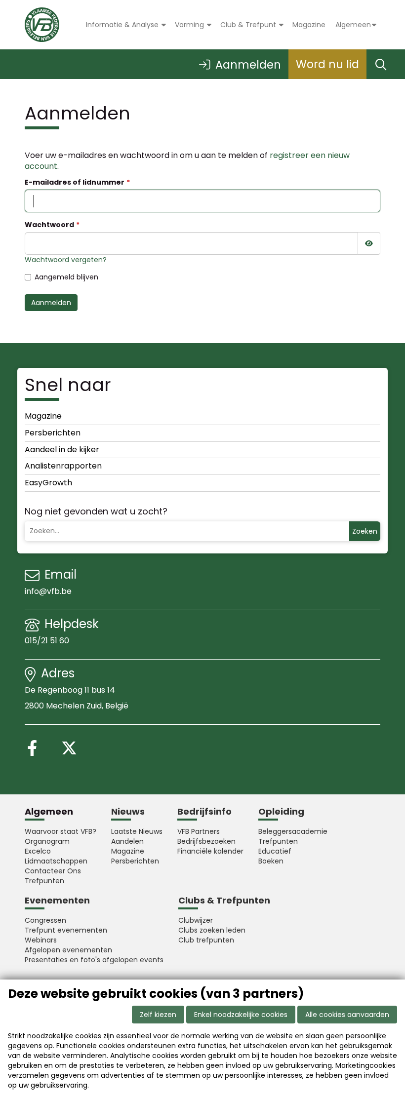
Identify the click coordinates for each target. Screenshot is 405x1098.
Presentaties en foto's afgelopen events (94, 960)
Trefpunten (44, 881)
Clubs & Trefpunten (224, 900)
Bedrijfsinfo (204, 811)
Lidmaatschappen (56, 861)
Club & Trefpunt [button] (249, 25)
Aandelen (127, 841)
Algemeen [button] (353, 25)
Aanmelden (51, 303)
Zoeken (364, 531)
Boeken (271, 861)
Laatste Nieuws (136, 831)
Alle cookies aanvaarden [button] (347, 1015)
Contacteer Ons (53, 871)
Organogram (47, 841)
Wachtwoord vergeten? (66, 260)
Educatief (274, 851)
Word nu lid (327, 64)
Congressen (45, 920)
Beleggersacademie (292, 831)
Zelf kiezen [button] (158, 1015)
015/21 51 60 (48, 640)
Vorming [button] (190, 25)
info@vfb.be (48, 591)
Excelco (38, 851)
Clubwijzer (195, 920)
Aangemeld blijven (66, 277)
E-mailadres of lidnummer (74, 182)
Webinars (41, 940)
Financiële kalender (210, 851)
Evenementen (57, 900)
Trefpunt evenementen (66, 930)
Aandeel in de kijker (62, 449)
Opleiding (281, 811)
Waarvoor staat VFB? (60, 831)
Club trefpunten (206, 940)
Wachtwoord (49, 225)
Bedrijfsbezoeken (206, 841)
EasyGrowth (48, 482)
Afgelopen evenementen (68, 950)
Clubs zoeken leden (211, 930)
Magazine (308, 25)
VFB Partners (198, 831)
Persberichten (53, 432)
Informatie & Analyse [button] (123, 25)
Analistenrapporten (63, 465)
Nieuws (128, 811)
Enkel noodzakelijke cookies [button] (240, 1015)
